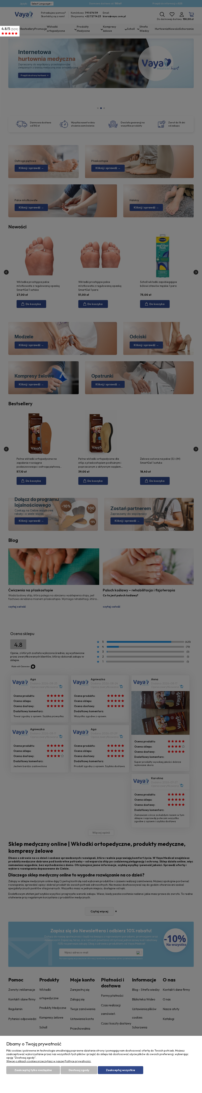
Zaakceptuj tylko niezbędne (33, 1070)
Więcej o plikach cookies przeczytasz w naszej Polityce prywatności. (48, 1061)
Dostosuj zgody (79, 1070)
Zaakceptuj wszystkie (120, 1070)
